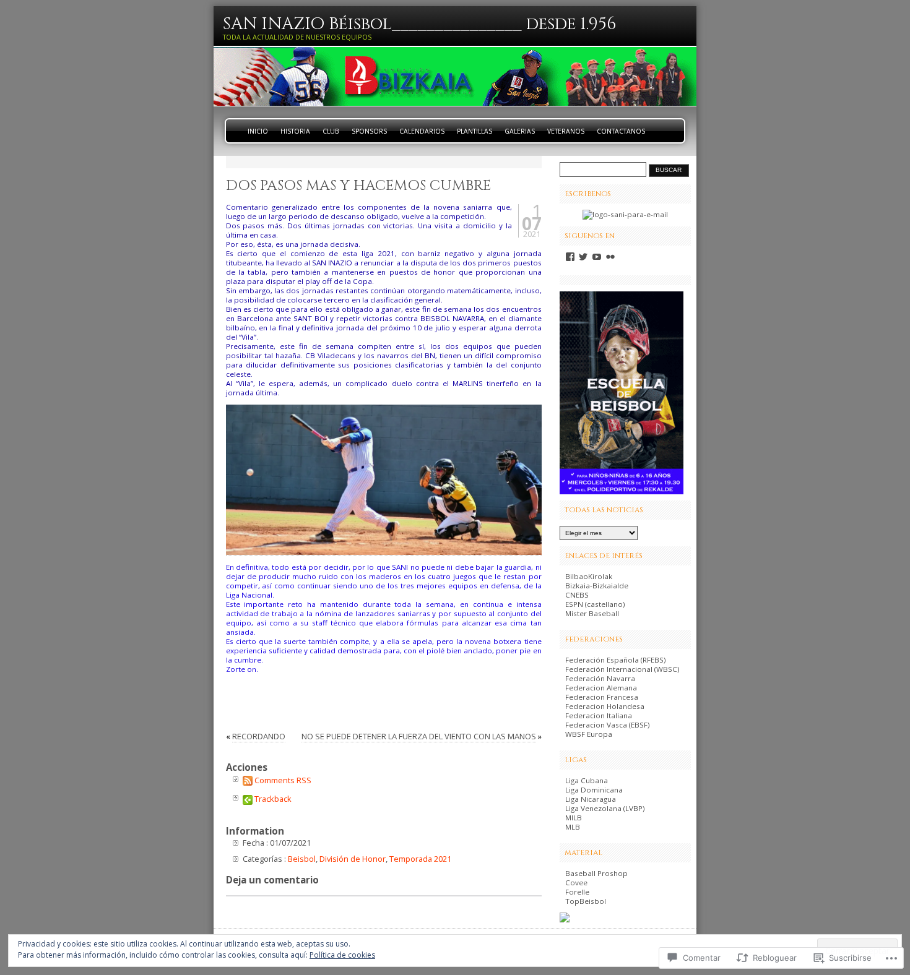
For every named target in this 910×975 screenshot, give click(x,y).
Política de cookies (342, 955)
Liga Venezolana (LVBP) (605, 808)
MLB (572, 826)
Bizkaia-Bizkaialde (596, 585)
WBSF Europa (588, 734)
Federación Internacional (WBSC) (622, 669)
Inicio (258, 131)
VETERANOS (565, 131)
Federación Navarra (600, 678)
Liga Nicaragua (590, 799)
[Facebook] (570, 257)
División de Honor (352, 858)
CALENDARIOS (421, 131)
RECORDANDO (258, 736)
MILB (573, 817)
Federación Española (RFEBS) (615, 659)
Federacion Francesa (601, 697)
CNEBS (577, 594)
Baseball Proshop (596, 873)
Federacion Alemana (601, 687)
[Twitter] (583, 257)
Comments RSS (282, 780)
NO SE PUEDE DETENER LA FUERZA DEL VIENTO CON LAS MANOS (418, 736)
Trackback (273, 798)
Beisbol (302, 858)
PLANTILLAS (474, 131)
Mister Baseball (592, 613)
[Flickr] (610, 257)
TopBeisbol (585, 901)
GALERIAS (520, 131)
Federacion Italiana (598, 715)
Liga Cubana (586, 780)
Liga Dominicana (594, 789)
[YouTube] (597, 257)
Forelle (577, 891)
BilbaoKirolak (588, 576)
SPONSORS (369, 131)
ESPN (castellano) (595, 604)
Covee (576, 882)
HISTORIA (295, 131)
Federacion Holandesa (604, 706)
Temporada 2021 (420, 858)
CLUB (331, 131)
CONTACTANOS (621, 131)
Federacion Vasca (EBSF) (607, 724)
